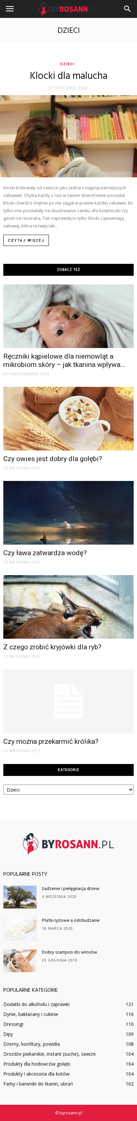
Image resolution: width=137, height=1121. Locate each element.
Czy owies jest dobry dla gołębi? (52, 459)
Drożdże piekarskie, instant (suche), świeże (49, 1054)
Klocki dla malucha (68, 76)
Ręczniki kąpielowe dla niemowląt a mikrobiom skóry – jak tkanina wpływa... (64, 360)
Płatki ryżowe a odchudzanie (71, 920)
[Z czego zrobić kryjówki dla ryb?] (68, 607)
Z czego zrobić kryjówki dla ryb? (52, 647)
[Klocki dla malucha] (68, 136)
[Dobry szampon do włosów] (20, 960)
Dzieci (67, 64)
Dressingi (13, 1024)
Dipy (8, 1034)
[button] (127, 9)
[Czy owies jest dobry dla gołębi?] (68, 418)
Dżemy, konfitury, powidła (31, 1044)
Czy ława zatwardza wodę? (45, 553)
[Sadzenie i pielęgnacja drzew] (20, 897)
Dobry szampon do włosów (69, 952)
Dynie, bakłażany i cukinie (30, 1014)
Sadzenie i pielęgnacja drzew (70, 889)
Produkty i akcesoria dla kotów (36, 1074)
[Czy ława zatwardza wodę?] (68, 513)
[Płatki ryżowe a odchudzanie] (20, 929)
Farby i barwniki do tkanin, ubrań (38, 1084)
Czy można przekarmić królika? (50, 741)
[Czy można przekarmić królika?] (68, 701)
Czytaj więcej (26, 240)
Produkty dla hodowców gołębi (36, 1064)
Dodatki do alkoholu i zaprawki (36, 1004)
